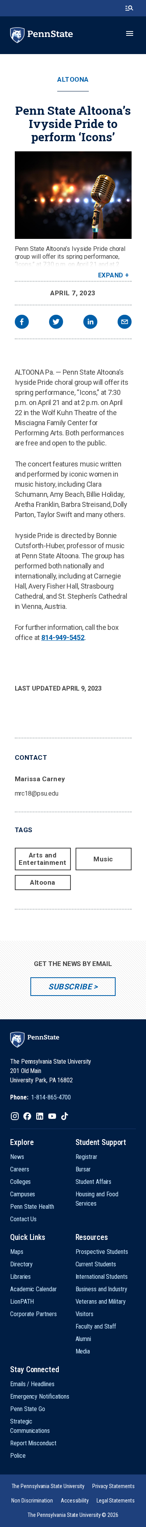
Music (103, 859)
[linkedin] (90, 323)
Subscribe (69, 986)
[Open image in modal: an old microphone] (73, 195)
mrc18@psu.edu (36, 793)
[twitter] (56, 323)
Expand (110, 275)
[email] (125, 323)
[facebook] (22, 323)
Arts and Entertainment (43, 858)
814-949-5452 (62, 637)
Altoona (73, 79)
